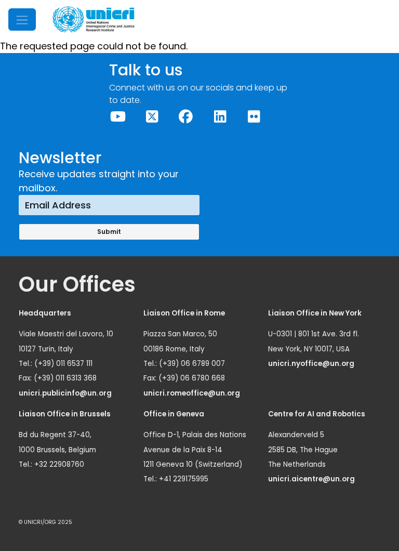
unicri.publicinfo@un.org (66, 393)
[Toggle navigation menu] (22, 19)
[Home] (93, 19)
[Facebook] (185, 116)
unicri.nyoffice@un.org (312, 364)
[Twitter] (151, 116)
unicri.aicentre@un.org (312, 479)
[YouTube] (117, 116)
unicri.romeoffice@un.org (192, 393)
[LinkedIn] (219, 116)
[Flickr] (253, 116)
